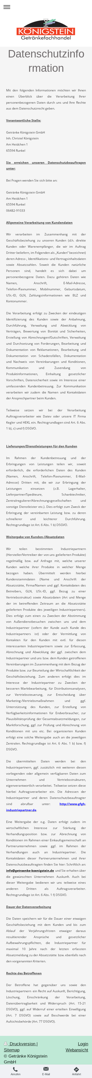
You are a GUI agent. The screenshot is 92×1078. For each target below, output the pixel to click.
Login (83, 1043)
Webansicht (77, 1050)
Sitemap (11, 1050)
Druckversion (22, 1043)
